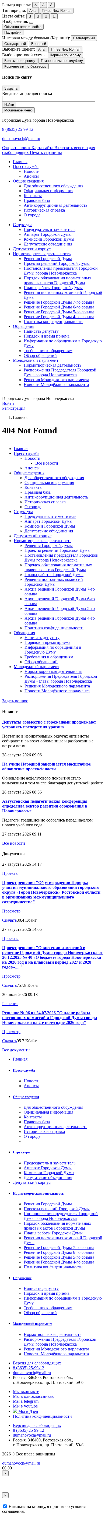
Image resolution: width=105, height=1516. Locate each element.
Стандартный (84, 38)
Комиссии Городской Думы (49, 239)
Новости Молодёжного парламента (56, 384)
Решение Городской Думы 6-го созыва (59, 307)
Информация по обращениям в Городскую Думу (52, 649)
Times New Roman (56, 11)
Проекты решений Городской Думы (57, 263)
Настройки (12, 32)
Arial (32, 11)
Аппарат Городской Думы (48, 234)
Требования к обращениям (48, 350)
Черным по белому (65, 55)
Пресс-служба (26, 453)
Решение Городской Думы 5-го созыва (59, 312)
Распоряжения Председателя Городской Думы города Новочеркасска (60, 372)
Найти (9, 105)
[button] (25, 166)
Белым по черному (19, 61)
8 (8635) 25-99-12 (17, 129)
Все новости (46, 463)
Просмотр (11, 911)
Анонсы (31, 176)
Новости (32, 171)
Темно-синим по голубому (62, 61)
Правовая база (37, 200)
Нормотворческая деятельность (52, 365)
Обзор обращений (40, 355)
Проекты (10, 873)
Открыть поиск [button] (17, 147)
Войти (8, 403)
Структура (23, 511)
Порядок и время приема (46, 336)
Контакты (33, 195)
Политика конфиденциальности (53, 321)
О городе (32, 215)
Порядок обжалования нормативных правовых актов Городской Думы (57, 280)
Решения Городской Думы (48, 258)
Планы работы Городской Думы (53, 287)
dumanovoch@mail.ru (21, 138)
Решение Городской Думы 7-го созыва (59, 302)
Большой (38, 44)
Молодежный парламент (36, 666)
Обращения (24, 632)
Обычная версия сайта (22, 27)
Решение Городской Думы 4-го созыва (59, 316)
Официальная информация (48, 190)
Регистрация (13, 408)
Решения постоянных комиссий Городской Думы (53, 582)
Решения (10, 1003)
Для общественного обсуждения (53, 186)
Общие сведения (29, 473)
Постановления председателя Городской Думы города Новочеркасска (61, 270)
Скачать (9, 920)
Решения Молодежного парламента (56, 379)
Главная (21, 448)
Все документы (16, 1050)
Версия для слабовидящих (37, 1363)
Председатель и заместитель (49, 229)
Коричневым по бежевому (25, 66)
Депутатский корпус (32, 536)
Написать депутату (41, 331)
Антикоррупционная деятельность (55, 205)
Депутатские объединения (48, 244)
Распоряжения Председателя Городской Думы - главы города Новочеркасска (60, 678)
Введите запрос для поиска (27, 93)
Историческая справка (44, 210)
